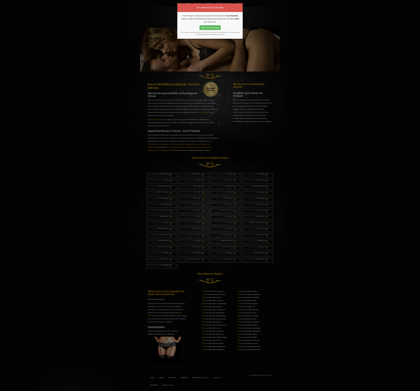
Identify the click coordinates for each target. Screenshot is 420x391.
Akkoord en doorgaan (210, 27)
